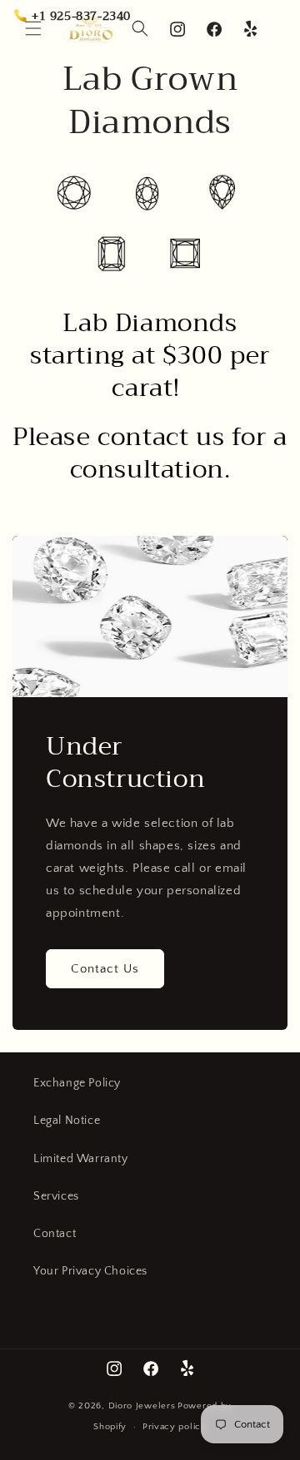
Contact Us (105, 969)
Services (56, 1196)
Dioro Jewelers (142, 1406)
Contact (54, 1233)
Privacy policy (174, 1427)
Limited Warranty (80, 1159)
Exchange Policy (77, 1083)
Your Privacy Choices (90, 1271)
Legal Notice (66, 1120)
